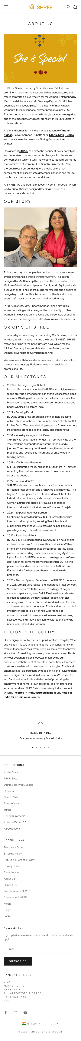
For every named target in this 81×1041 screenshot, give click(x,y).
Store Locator (12, 872)
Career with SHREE (15, 897)
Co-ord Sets (11, 797)
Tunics (69, 135)
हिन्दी (53, 1023)
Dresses (9, 791)
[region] (40, 731)
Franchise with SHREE (17, 891)
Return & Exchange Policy (19, 860)
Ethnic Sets (56, 135)
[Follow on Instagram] (15, 1013)
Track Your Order (14, 847)
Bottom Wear (12, 803)
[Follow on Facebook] (6, 1013)
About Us (9, 878)
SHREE (23, 151)
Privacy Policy (12, 866)
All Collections (12, 828)
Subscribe (18, 961)
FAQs (7, 916)
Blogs (7, 910)
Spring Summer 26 (15, 816)
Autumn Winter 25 (15, 822)
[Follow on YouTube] (25, 1013)
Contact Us (10, 885)
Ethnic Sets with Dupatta (18, 784)
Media (7, 903)
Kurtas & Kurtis (13, 772)
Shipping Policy (13, 853)
